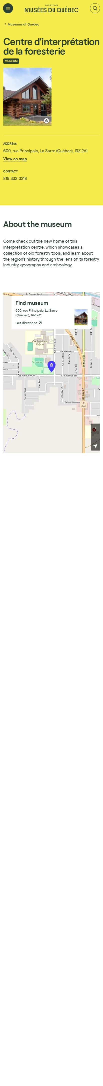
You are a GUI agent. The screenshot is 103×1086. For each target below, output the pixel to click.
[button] (15, 159)
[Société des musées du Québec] (51, 8)
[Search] (95, 8)
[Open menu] (8, 8)
